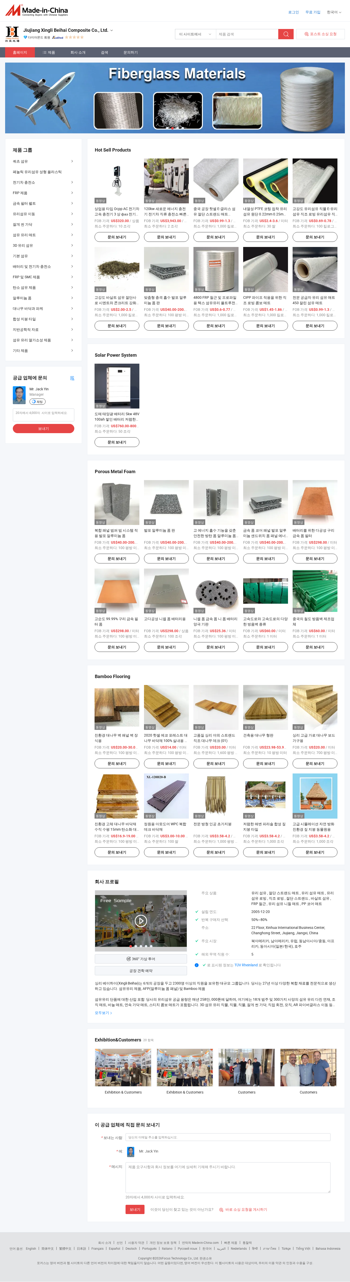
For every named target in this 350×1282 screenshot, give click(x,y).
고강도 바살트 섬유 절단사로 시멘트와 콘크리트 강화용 (115, 303)
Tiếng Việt (303, 1248)
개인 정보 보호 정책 (163, 1242)
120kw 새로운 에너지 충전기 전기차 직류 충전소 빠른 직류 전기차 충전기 (165, 214)
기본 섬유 (20, 255)
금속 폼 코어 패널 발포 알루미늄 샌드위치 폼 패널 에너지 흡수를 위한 (264, 535)
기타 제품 (20, 350)
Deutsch (131, 1248)
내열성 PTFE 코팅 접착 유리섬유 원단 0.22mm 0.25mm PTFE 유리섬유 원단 (265, 214)
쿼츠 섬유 (20, 161)
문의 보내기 (117, 237)
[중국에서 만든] (38, 10)
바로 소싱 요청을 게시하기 (243, 1209)
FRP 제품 (20, 192)
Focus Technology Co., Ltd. (180, 1258)
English (31, 1248)
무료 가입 (313, 11)
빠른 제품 (230, 1242)
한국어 (207, 1248)
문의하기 (130, 52)
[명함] (72, 377)
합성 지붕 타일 (24, 318)
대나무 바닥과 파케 (28, 308)
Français (97, 1248)
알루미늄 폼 (22, 297)
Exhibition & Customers (123, 1092)
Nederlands (239, 1248)
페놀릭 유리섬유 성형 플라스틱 (37, 171)
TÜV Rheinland (246, 964)
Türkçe (286, 1248)
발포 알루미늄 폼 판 (159, 530)
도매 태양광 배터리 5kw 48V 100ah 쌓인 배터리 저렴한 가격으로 (117, 419)
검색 (104, 52)
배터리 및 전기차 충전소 (32, 266)
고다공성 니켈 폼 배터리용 (165, 618)
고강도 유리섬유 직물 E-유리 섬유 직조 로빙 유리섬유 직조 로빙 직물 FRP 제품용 (315, 214)
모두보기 (102, 1012)
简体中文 (48, 1248)
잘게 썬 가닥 (22, 224)
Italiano (167, 1248)
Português (149, 1248)
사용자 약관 (136, 1242)
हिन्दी (255, 1248)
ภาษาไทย (269, 1248)
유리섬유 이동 (24, 213)
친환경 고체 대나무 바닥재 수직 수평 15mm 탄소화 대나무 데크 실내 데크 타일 (116, 829)
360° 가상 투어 (143, 958)
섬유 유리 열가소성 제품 (32, 339)
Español (114, 1248)
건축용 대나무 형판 (258, 735)
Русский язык (187, 1248)
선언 (120, 1242)
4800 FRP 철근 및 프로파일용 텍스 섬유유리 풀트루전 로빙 (214, 303)
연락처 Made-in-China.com (200, 1242)
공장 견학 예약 (140, 970)
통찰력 (247, 1242)
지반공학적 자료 (26, 329)
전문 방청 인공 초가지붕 (212, 823)
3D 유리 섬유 (23, 245)
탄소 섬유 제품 (24, 287)
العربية (221, 1248)
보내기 (135, 1209)
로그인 (293, 11)
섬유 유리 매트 (24, 234)
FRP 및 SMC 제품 (26, 276)
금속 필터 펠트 (24, 203)
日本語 (81, 1248)
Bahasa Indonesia (328, 1248)
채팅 (40, 402)
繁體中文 (65, 1248)
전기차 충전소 (24, 182)
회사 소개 (78, 52)
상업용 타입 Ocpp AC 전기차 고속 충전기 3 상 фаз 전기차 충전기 (117, 214)
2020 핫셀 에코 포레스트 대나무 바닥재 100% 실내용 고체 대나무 (166, 740)
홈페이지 (20, 52)
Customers (246, 1092)
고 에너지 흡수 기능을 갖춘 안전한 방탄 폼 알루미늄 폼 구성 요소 (214, 535)
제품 (51, 52)
